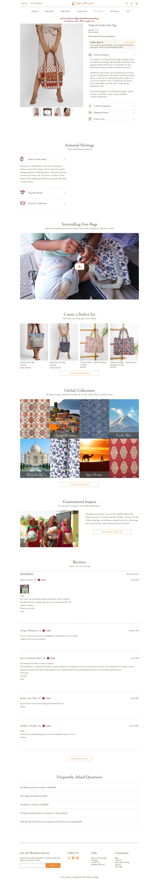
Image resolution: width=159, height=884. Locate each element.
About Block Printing (122, 862)
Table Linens (65, 11)
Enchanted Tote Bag (27, 362)
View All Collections (79, 485)
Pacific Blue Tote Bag (57, 362)
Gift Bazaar (114, 11)
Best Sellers (98, 11)
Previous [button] (31, 109)
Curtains (34, 11)
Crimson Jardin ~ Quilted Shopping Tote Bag (93, 364)
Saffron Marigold (92, 877)
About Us (118, 860)
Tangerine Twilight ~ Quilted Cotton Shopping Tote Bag (123, 364)
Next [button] (72, 109)
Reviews (118, 864)
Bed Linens (49, 11)
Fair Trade (118, 867)
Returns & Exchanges (99, 858)
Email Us (24, 3)
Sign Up (53, 866)
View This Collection (79, 373)
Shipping (94, 860)
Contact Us (95, 862)
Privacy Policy (65, 877)
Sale (128, 11)
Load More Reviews (79, 758)
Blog (116, 858)
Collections (82, 11)
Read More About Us (112, 532)
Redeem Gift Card (97, 864)
